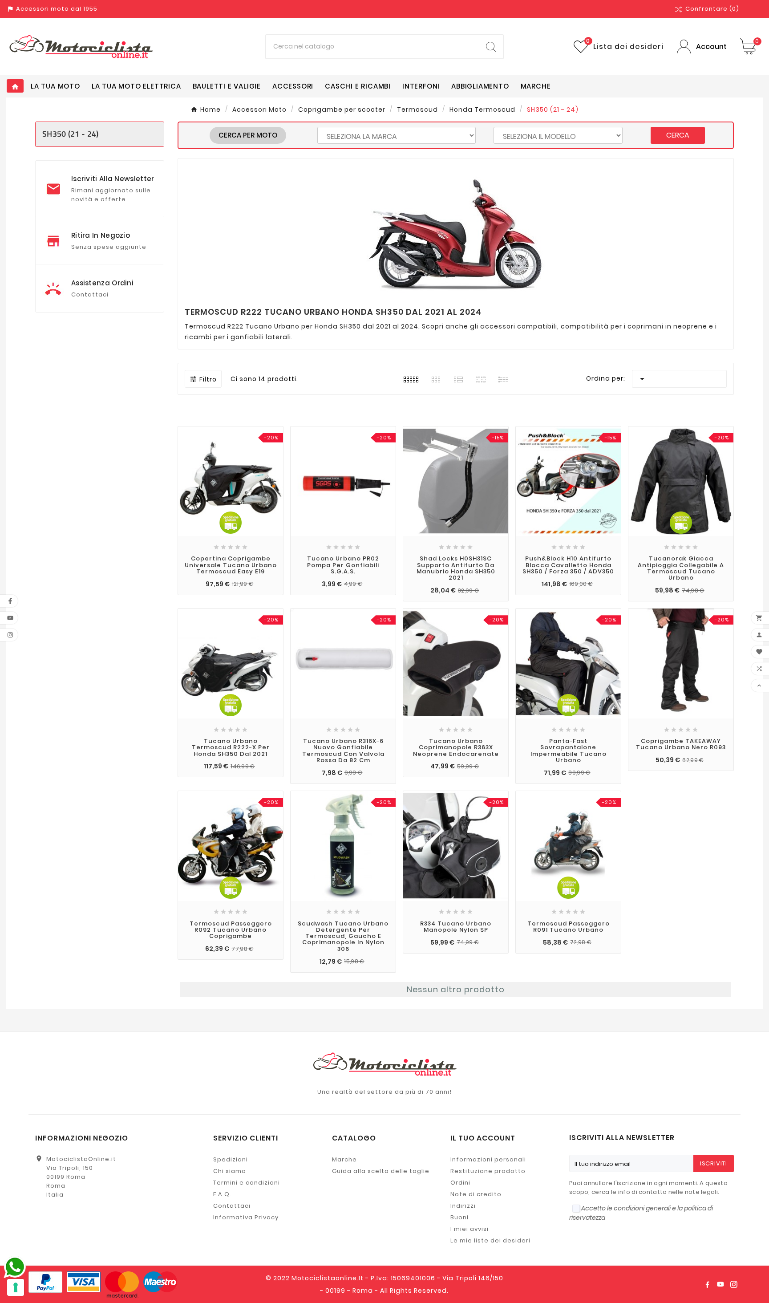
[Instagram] (734, 1284)
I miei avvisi (469, 1229)
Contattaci (232, 1206)
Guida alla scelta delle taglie (380, 1171)
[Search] (491, 47)
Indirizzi (463, 1206)
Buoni (459, 1217)
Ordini (460, 1182)
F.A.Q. (222, 1194)
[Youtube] (720, 1284)
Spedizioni (230, 1159)
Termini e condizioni (246, 1182)
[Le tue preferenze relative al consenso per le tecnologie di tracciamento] (15, 1287)
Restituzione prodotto (488, 1171)
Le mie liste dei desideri (490, 1240)
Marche (344, 1159)
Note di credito (476, 1194)
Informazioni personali (488, 1159)
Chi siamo (229, 1171)
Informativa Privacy (246, 1217)
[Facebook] (707, 1284)
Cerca (677, 135)
